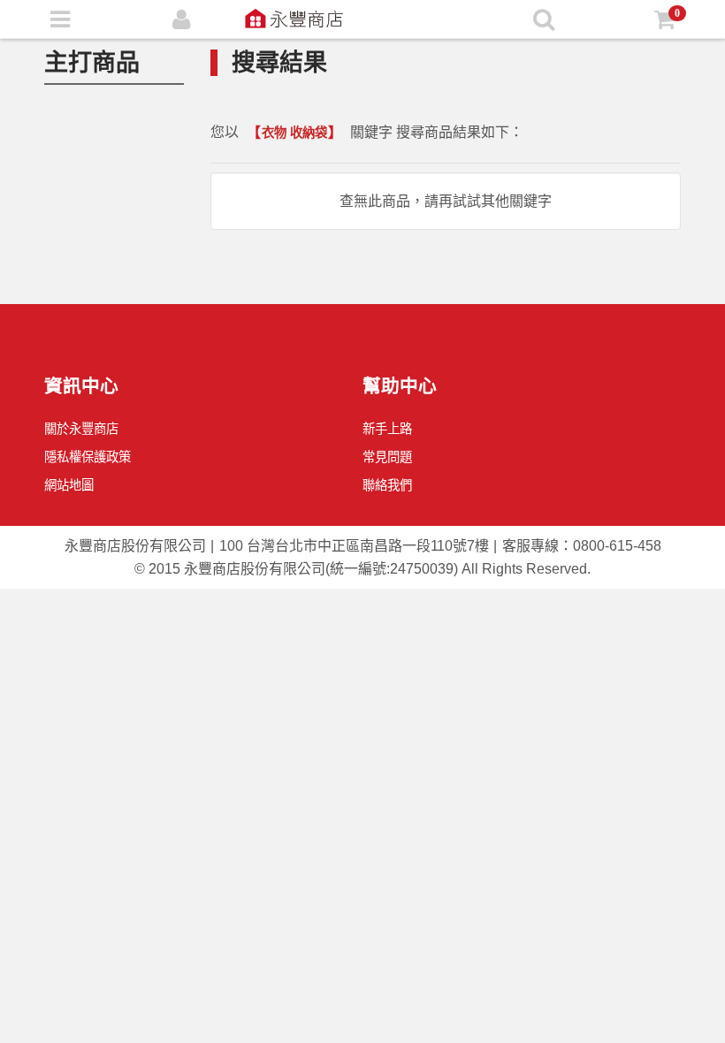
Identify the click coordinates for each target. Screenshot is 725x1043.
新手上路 (387, 429)
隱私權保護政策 (87, 457)
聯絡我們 (387, 485)
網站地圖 (69, 485)
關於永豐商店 (81, 429)
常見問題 (387, 457)
